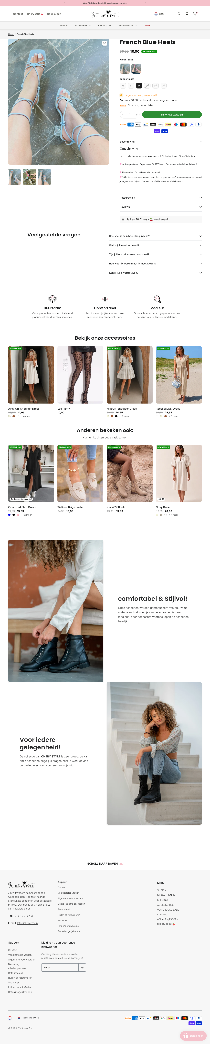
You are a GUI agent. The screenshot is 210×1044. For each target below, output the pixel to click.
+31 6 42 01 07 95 (23, 915)
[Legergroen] (18, 416)
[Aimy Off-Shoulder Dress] (31, 375)
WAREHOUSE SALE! (168, 909)
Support (13, 942)
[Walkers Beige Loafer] (80, 473)
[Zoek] (179, 14)
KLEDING (162, 899)
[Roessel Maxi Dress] (179, 375)
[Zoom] (104, 43)
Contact (18, 14)
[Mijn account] (187, 14)
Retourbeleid (64, 909)
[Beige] (9, 416)
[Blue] (9, 515)
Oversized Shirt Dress (22, 507)
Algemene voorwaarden (70, 898)
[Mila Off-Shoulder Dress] (130, 375)
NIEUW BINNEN (166, 895)
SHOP (160, 890)
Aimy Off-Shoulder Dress (24, 408)
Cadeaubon (54, 14)
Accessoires (125, 25)
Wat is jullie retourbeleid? (124, 245)
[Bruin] (13, 416)
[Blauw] (157, 416)
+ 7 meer (173, 515)
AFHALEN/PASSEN (167, 919)
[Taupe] (161, 515)
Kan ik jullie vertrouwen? (123, 272)
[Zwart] (116, 416)
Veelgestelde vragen (68, 892)
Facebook (162, 181)
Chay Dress (163, 507)
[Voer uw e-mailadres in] (82, 967)
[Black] (13, 515)
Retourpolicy (127, 197)
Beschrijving (127, 141)
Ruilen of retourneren (69, 915)
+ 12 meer (26, 515)
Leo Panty (63, 408)
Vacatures (63, 920)
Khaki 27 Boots (116, 507)
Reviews (125, 206)
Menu (161, 882)
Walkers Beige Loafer (70, 507)
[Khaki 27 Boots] (130, 473)
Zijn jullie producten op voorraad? (129, 254)
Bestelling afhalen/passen (71, 903)
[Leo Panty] (80, 375)
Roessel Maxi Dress (168, 408)
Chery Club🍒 (35, 14)
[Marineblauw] (165, 515)
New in (64, 25)
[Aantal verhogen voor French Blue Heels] (136, 115)
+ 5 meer (124, 416)
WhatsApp (178, 181)
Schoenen (81, 25)
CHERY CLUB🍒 (166, 924)
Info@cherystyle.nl (27, 923)
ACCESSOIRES (165, 904)
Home (11, 34)
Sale (147, 25)
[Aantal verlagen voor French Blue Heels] (122, 115)
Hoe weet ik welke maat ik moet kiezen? (132, 263)
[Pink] (18, 515)
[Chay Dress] (179, 473)
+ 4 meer (26, 416)
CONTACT (163, 914)
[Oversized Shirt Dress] (31, 473)
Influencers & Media (68, 926)
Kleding (102, 25)
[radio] (125, 69)
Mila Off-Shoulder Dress (122, 408)
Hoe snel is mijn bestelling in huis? (129, 236)
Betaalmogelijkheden (69, 931)
